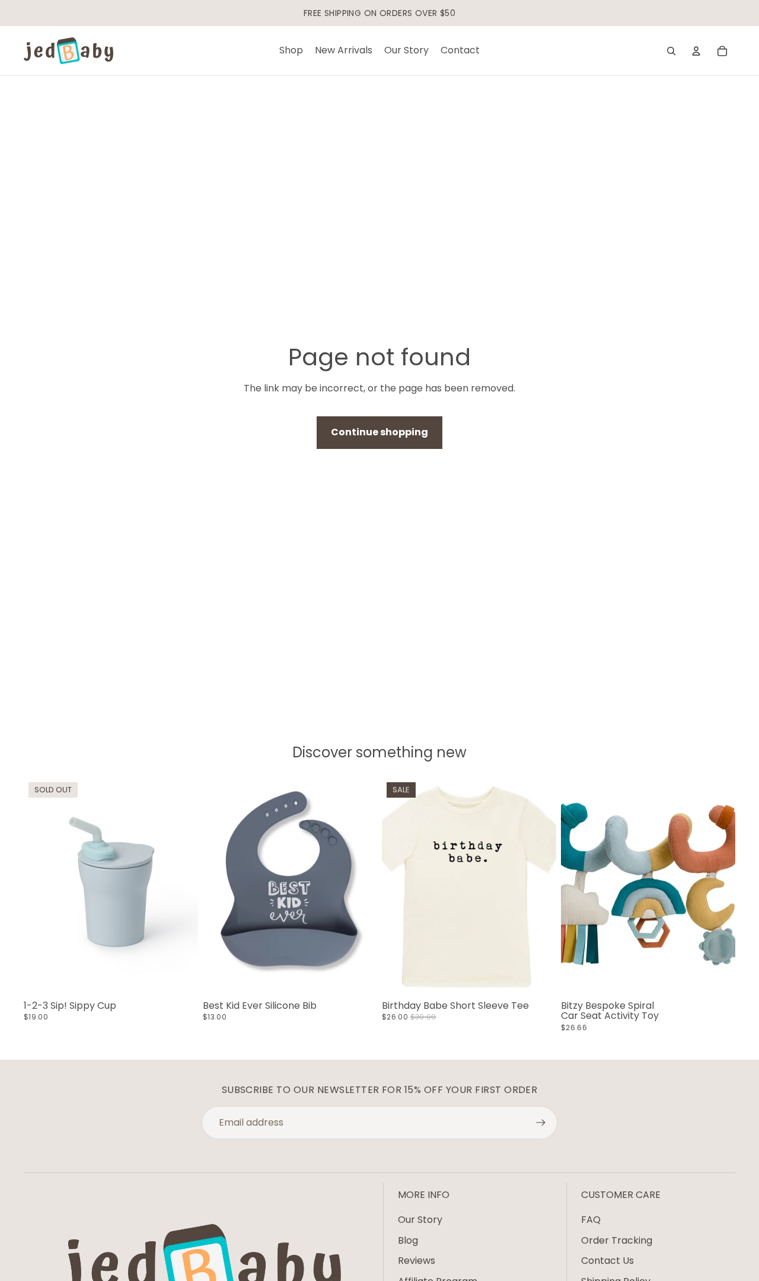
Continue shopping (379, 432)
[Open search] (671, 51)
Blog (408, 1240)
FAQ (591, 1219)
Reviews (416, 1260)
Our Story (420, 1219)
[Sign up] (541, 1122)
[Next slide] (180, 887)
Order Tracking (616, 1240)
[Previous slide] (41, 887)
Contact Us (607, 1260)
